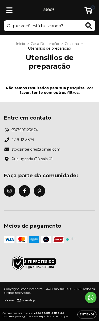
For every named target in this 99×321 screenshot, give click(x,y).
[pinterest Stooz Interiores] (39, 191)
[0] (88, 11)
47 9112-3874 (22, 139)
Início (20, 43)
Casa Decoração (45, 43)
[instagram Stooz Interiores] (9, 191)
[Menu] (9, 10)
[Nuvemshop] (20, 301)
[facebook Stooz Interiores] (24, 191)
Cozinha (72, 43)
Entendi (87, 314)
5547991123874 (24, 130)
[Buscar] (89, 26)
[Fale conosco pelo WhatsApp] (90, 297)
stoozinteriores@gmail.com (35, 149)
